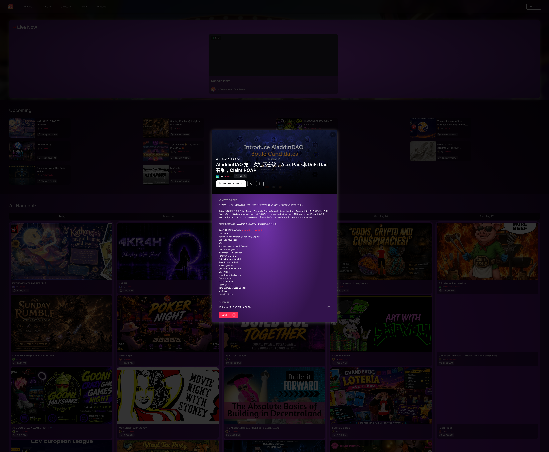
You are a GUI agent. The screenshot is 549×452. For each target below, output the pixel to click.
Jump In (226, 315)
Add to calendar (233, 184)
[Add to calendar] (328, 307)
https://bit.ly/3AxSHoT (251, 230)
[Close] (333, 134)
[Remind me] (251, 183)
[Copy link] (260, 183)
